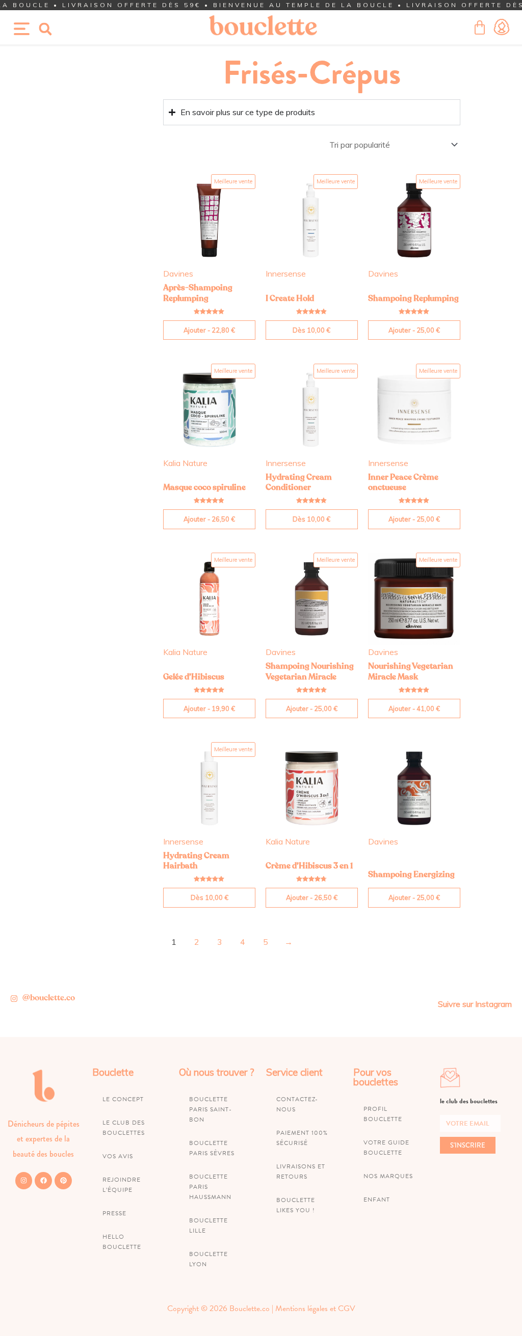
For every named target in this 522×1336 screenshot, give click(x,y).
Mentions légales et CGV (315, 1308)
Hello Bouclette (121, 1241)
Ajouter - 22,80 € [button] (209, 330)
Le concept (123, 1099)
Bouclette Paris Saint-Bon (210, 1109)
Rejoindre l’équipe (121, 1184)
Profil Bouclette (382, 1114)
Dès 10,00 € (311, 330)
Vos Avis (117, 1156)
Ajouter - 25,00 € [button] (414, 330)
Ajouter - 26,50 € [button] (209, 519)
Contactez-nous (297, 1104)
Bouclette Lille (208, 1225)
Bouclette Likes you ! (295, 1205)
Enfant (376, 1199)
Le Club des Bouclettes (123, 1127)
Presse (114, 1213)
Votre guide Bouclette (386, 1147)
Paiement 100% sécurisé (302, 1138)
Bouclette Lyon (208, 1259)
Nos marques (388, 1176)
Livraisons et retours (300, 1171)
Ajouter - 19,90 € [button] (209, 708)
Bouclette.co (249, 1308)
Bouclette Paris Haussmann (210, 1187)
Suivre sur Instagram (475, 1004)
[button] (45, 29)
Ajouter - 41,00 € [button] (414, 708)
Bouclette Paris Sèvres (211, 1148)
